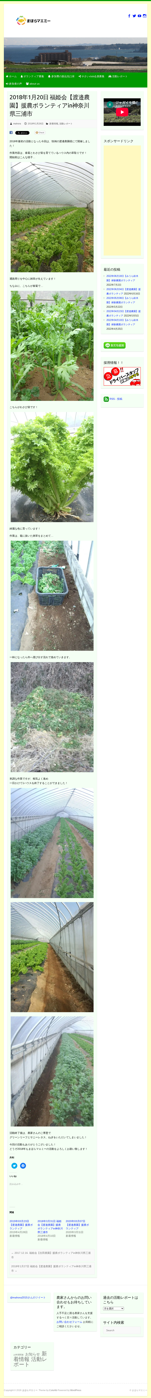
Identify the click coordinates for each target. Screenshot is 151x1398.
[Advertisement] (122, 200)
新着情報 (53, 123)
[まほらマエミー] (35, 21)
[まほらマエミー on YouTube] (139, 16)
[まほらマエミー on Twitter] (134, 16)
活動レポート (66, 123)
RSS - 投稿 (115, 398)
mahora (17, 123)
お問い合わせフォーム (69, 1321)
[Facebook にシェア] (11, 132)
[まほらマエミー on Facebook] (129, 16)
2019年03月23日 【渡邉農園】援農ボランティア (21, 1225)
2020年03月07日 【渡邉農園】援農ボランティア (77, 1225)
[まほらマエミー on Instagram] (144, 16)
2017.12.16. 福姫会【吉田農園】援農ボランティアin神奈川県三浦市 (51, 1255)
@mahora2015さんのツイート (28, 1297)
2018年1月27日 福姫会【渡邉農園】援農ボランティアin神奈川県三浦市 (51, 1268)
